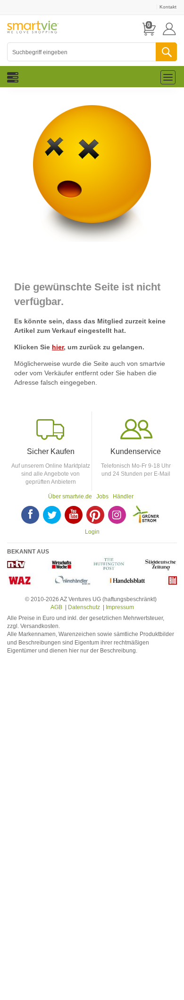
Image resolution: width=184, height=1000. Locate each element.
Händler (123, 496)
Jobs (102, 496)
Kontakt (167, 6)
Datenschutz (84, 607)
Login (92, 532)
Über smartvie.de (70, 496)
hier (58, 347)
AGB (56, 607)
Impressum (120, 607)
